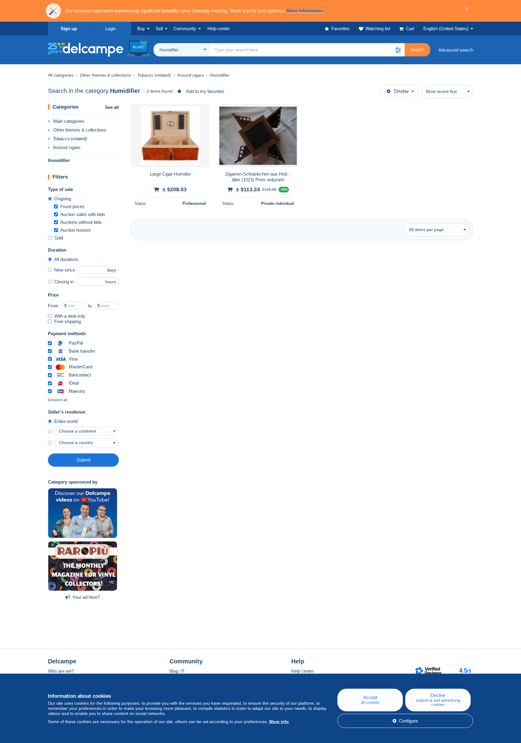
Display (401, 91)
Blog (174, 671)
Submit (83, 459)
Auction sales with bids (82, 214)
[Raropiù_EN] (82, 566)
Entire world (65, 421)
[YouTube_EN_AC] (82, 513)
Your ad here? (86, 597)
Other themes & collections (79, 129)
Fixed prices (72, 206)
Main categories (68, 121)
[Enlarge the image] (170, 135)
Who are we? (61, 671)
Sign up (69, 28)
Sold (58, 237)
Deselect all (57, 400)
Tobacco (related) (70, 138)
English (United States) (446, 28)
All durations (66, 259)
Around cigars (67, 147)
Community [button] (184, 28)
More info (279, 721)
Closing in (64, 281)
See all (112, 107)
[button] (398, 49)
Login (110, 28)
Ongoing (62, 198)
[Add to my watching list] (201, 112)
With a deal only (69, 316)
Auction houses (75, 230)
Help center (302, 671)
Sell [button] (159, 28)
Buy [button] (141, 28)
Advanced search (455, 49)
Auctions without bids (81, 222)
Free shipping (67, 321)
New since (64, 269)
